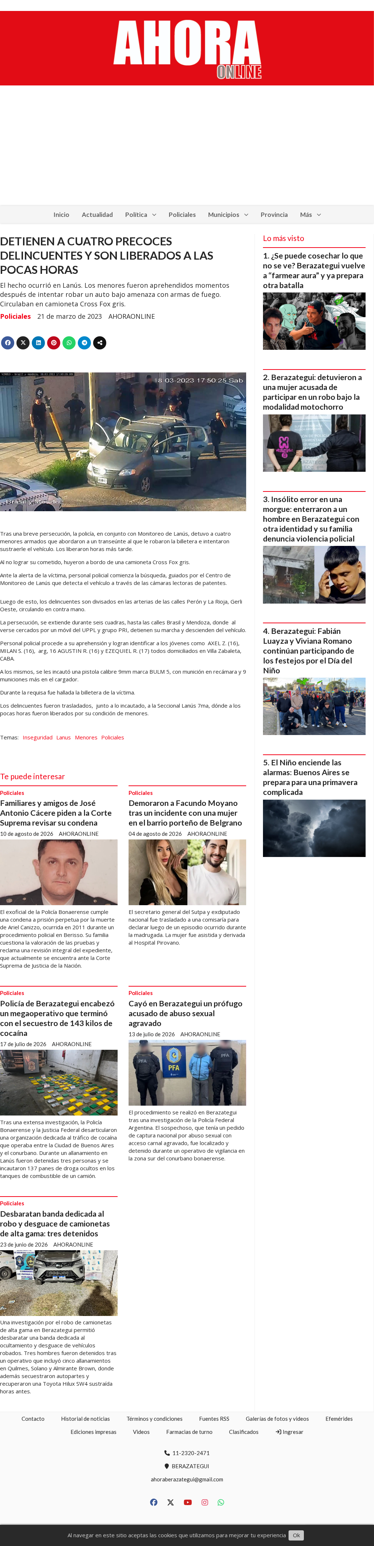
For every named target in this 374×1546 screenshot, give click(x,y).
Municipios (223, 214)
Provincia (274, 214)
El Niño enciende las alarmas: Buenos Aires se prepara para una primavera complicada (310, 777)
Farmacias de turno (189, 1431)
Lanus (63, 737)
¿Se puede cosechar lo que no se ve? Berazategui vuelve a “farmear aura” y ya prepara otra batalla (314, 270)
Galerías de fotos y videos (277, 1418)
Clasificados (244, 1431)
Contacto (33, 1418)
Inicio (61, 214)
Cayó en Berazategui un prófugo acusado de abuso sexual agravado (186, 1013)
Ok (296, 1535)
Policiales (182, 214)
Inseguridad (38, 737)
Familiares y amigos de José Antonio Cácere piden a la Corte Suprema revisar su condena (56, 812)
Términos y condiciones (154, 1418)
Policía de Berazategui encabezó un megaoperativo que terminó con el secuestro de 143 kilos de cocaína (57, 1018)
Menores (86, 737)
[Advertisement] (187, 151)
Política (136, 214)
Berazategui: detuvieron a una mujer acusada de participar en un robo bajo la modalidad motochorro (312, 392)
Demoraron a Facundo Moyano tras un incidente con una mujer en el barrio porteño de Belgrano (185, 812)
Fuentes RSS (214, 1418)
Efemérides (339, 1418)
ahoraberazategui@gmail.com (187, 1479)
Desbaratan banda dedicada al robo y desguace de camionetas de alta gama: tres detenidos (55, 1223)
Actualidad (97, 214)
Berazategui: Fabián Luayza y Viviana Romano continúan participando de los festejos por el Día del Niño (308, 650)
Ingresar (293, 1431)
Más (306, 214)
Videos (141, 1431)
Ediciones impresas (93, 1431)
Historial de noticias (85, 1418)
